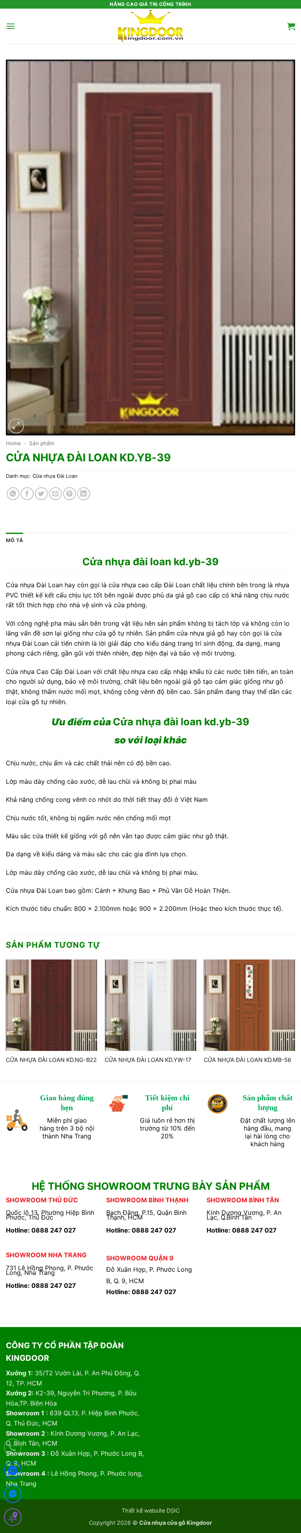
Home (13, 443)
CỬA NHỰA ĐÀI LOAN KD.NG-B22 (51, 1059)
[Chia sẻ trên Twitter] (41, 493)
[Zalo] (13, 1472)
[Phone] (13, 1448)
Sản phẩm (41, 443)
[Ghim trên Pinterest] (69, 493)
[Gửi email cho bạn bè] (55, 493)
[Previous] (6, 1019)
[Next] (295, 1019)
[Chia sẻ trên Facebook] (27, 493)
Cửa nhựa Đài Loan (55, 476)
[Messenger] (13, 1495)
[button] (10, 26)
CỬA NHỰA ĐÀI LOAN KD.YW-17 (148, 1059)
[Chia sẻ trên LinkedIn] (83, 493)
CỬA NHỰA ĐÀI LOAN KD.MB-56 (247, 1059)
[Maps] (13, 1518)
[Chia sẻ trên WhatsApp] (13, 493)
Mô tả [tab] (14, 540)
